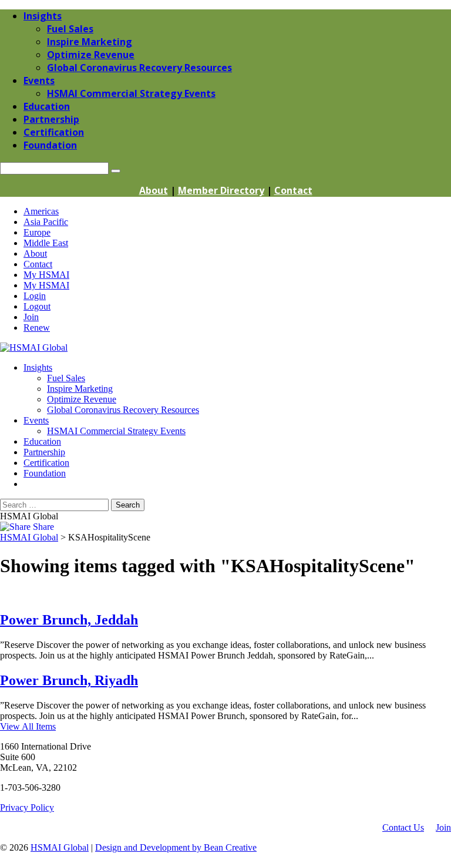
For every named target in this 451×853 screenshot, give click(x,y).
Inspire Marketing (80, 389)
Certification (46, 463)
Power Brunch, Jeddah (69, 619)
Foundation (44, 473)
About (153, 190)
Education (42, 441)
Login (34, 296)
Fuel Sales (66, 378)
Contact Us (403, 827)
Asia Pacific (45, 222)
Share (42, 527)
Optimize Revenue (81, 399)
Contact (293, 190)
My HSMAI (46, 275)
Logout (37, 306)
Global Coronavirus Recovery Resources (123, 410)
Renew (36, 328)
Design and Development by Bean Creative (176, 847)
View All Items (28, 726)
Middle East (45, 243)
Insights (37, 367)
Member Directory (221, 190)
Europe (37, 232)
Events (36, 420)
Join (31, 317)
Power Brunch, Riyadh (69, 680)
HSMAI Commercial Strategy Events (116, 431)
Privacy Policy (27, 807)
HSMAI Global (60, 847)
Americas (41, 211)
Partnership (44, 452)
